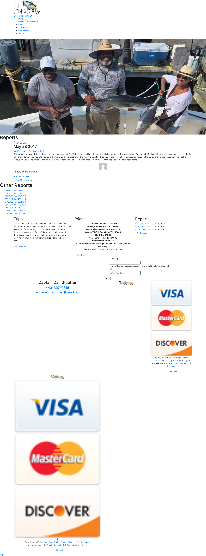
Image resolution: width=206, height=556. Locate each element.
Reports (22, 24)
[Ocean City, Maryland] (57, 377)
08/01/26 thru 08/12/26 (15, 193)
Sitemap (174, 371)
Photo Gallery (24, 30)
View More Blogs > (23, 180)
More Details (21, 246)
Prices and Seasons (27, 21)
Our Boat (22, 19)
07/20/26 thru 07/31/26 (15, 196)
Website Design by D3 (56, 545)
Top (1, 554)
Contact (22, 33)
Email (112, 269)
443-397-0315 (22, 16)
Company (114, 258)
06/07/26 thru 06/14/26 (15, 213)
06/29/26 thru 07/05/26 (16, 205)
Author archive (22, 176)
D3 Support (21, 151)
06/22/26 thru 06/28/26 (16, 207)
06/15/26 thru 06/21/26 (15, 210)
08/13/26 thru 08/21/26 (15, 190)
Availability (23, 27)
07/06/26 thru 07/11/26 (15, 202)
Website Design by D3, (170, 363)
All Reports (142, 233)
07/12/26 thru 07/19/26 (15, 199)
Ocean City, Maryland (76, 545)
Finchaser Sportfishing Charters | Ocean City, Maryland (65, 542)
